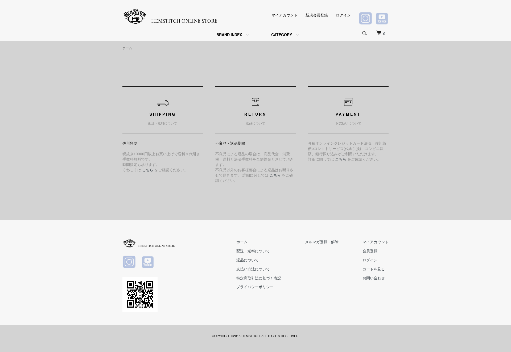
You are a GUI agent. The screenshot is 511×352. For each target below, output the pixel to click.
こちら (147, 169)
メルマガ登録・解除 (322, 241)
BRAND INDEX (229, 34)
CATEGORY (281, 34)
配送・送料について (253, 250)
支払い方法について (253, 268)
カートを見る (373, 268)
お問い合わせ (373, 277)
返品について (247, 259)
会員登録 (369, 250)
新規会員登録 (317, 15)
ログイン (343, 15)
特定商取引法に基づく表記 (258, 277)
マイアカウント (284, 15)
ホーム (127, 47)
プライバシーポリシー (255, 286)
